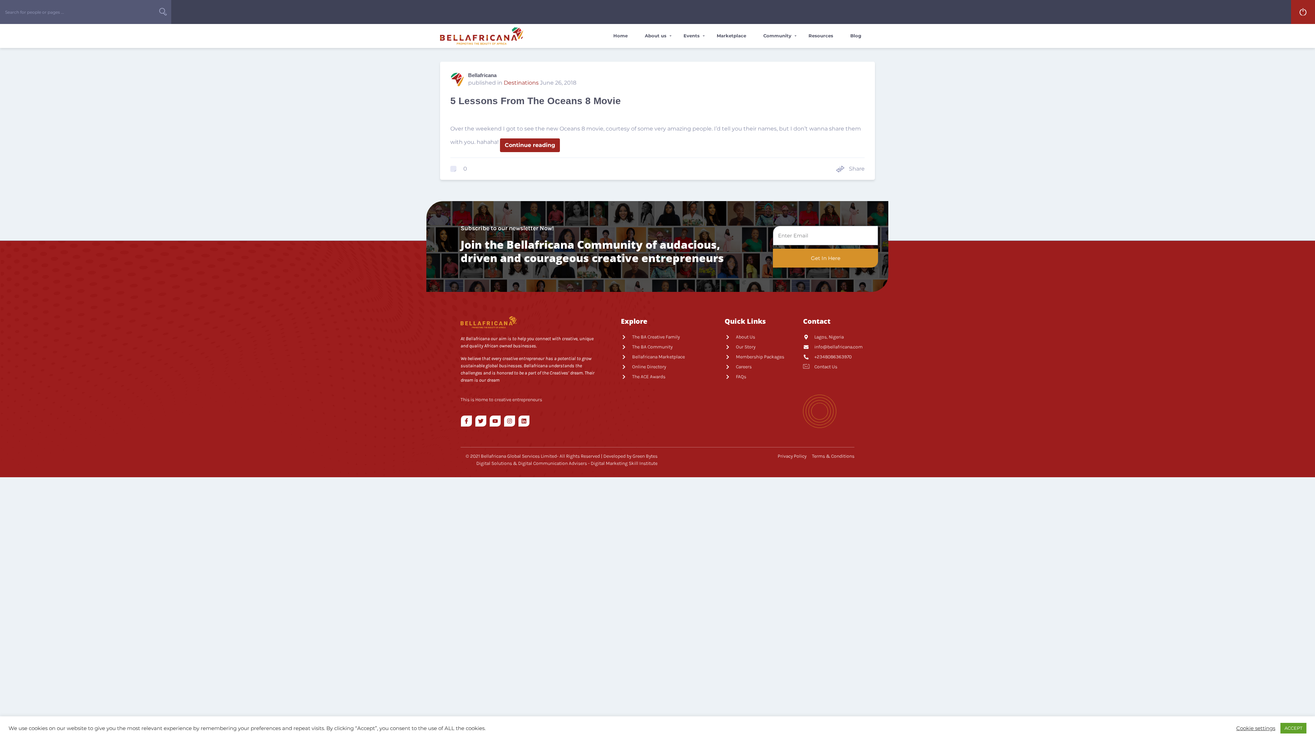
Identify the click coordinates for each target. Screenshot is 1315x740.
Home (620, 35)
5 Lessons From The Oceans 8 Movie (535, 101)
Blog (855, 35)
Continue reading (530, 145)
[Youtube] (495, 421)
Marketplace (731, 35)
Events (692, 35)
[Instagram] (509, 421)
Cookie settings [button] (1255, 728)
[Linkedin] (523, 421)
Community (777, 35)
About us (655, 35)
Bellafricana (482, 75)
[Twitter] (480, 421)
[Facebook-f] (466, 421)
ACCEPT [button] (1293, 728)
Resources (821, 35)
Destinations (521, 82)
